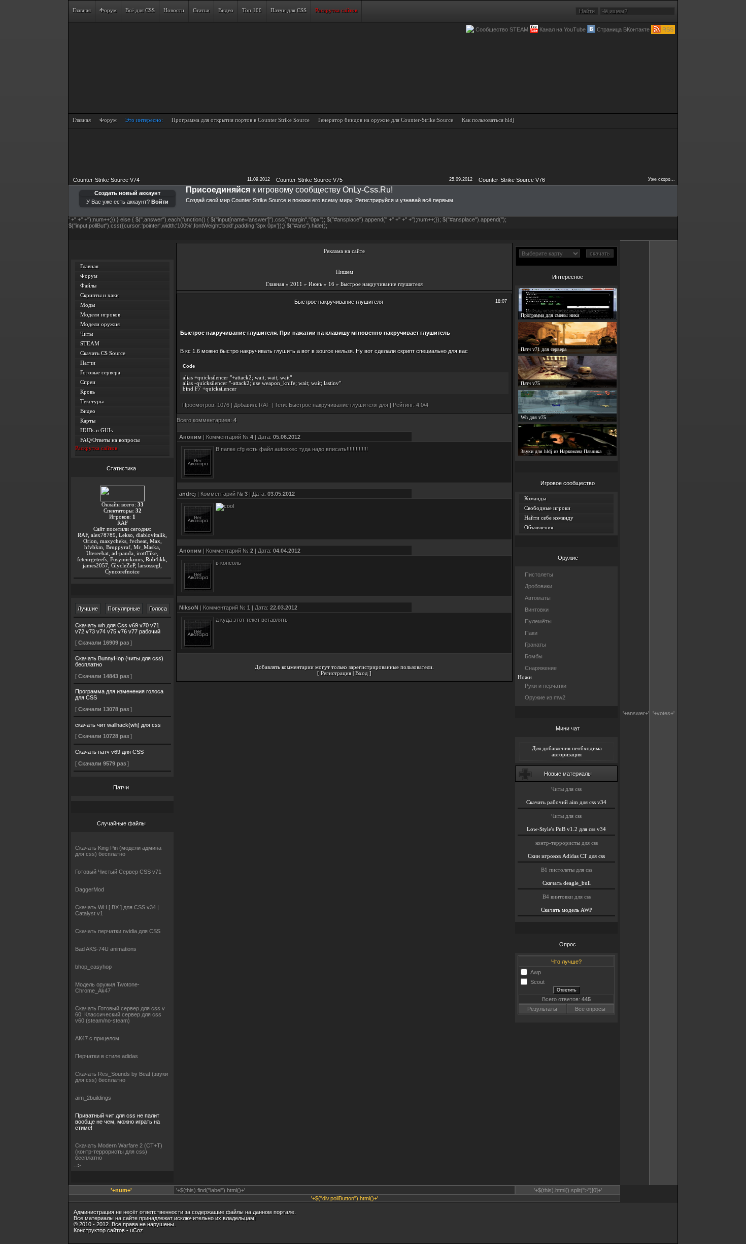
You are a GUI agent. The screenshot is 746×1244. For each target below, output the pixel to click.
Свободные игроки (547, 508)
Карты (87, 421)
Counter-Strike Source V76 (512, 180)
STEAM (89, 343)
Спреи (87, 382)
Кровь (87, 392)
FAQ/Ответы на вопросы (110, 440)
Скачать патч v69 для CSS (109, 752)
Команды (535, 498)
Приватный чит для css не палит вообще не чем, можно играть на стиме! (117, 1121)
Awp (535, 972)
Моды (87, 305)
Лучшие (88, 608)
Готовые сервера (100, 372)
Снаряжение (541, 668)
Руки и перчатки (545, 686)
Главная (89, 266)
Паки (531, 633)
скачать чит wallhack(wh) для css (118, 725)
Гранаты (535, 645)
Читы (86, 334)
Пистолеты (539, 574)
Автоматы (538, 598)
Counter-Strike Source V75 (309, 180)
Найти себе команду (548, 518)
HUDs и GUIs (96, 430)
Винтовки (537, 610)
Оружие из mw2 (545, 697)
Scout (537, 981)
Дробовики (538, 586)
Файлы (88, 285)
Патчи (87, 363)
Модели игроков (100, 314)
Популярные (124, 608)
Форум (88, 276)
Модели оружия (100, 324)
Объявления (538, 527)
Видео (87, 411)
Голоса (158, 608)
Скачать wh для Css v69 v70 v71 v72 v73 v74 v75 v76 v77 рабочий (117, 628)
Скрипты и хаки (99, 295)
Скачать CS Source (102, 353)
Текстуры (92, 401)
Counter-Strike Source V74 (106, 180)
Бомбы (533, 656)
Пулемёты (538, 621)
